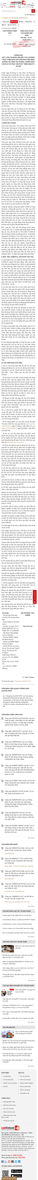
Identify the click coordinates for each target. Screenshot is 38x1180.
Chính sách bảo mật (9, 1112)
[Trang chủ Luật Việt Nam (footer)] (18, 1127)
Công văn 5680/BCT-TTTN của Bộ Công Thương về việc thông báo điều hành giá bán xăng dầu (18, 861)
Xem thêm (31, 838)
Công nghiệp (8, 866)
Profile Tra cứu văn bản (10, 1083)
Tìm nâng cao (30, 14)
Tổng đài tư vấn (24, 1093)
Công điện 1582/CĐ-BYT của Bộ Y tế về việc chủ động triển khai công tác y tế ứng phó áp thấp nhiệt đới (19, 733)
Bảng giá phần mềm (9, 1101)
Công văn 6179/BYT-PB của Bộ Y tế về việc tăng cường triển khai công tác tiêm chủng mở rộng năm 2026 (20, 783)
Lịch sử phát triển (8, 1079)
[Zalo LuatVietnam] (6, 1161)
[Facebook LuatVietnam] (2, 1161)
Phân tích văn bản (25, 1079)
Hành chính (8, 902)
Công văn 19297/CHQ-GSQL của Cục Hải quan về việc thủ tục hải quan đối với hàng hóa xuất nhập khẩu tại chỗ (19, 873)
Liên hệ (5, 1086)
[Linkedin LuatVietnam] (19, 1161)
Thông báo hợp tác (8, 1120)
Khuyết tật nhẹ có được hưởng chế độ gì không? (17, 924)
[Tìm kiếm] (33, 11)
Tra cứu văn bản (25, 1076)
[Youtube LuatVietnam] (9, 1161)
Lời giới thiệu (7, 1076)
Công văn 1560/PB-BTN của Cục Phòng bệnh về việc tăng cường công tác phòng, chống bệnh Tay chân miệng (19, 757)
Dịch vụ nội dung (25, 1090)
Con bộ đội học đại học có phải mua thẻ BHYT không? (19, 919)
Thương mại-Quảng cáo (20, 866)
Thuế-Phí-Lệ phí (9, 891)
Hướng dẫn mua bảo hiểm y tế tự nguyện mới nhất (18, 1018)
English (28, 4)
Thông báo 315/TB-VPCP (22, 681)
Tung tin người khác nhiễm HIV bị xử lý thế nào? (17, 915)
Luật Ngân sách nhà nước (15, 442)
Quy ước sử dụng (8, 1108)
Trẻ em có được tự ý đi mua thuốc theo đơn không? (18, 928)
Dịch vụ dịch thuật (25, 1086)
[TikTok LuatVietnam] (12, 1161)
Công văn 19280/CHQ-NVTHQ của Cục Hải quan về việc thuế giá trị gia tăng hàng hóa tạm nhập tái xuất (20, 886)
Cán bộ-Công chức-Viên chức (21, 902)
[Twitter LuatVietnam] (16, 1161)
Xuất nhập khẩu (9, 853)
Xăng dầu (30, 866)
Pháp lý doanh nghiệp (26, 1083)
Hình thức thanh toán (9, 1105)
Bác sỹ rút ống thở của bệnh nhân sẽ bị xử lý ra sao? (18, 933)
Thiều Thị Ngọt (29, 677)
